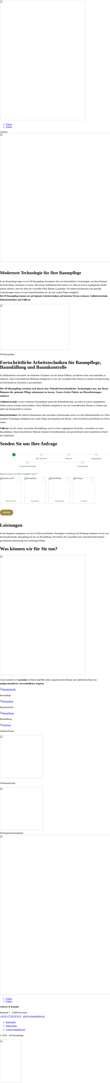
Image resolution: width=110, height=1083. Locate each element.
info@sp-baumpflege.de (34, 1016)
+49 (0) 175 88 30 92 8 (10, 1016)
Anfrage (3, 131)
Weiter (6, 512)
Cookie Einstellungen (15, 1029)
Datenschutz (11, 1026)
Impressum (11, 1022)
